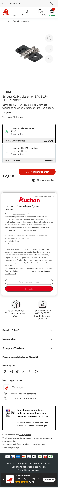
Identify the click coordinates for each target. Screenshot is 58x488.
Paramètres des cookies (29, 282)
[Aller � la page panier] (52, 12)
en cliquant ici (25, 435)
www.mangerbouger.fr (11, 447)
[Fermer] (3, 479)
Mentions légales (42, 463)
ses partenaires (19, 214)
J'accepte (29, 289)
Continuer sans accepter (44, 196)
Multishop (18, 117)
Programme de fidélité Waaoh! (20, 356)
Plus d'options (17, 134)
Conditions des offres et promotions (29, 466)
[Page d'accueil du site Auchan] (6, 12)
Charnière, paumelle (21, 21)
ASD (17, 160)
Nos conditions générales (19, 463)
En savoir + (8, 112)
